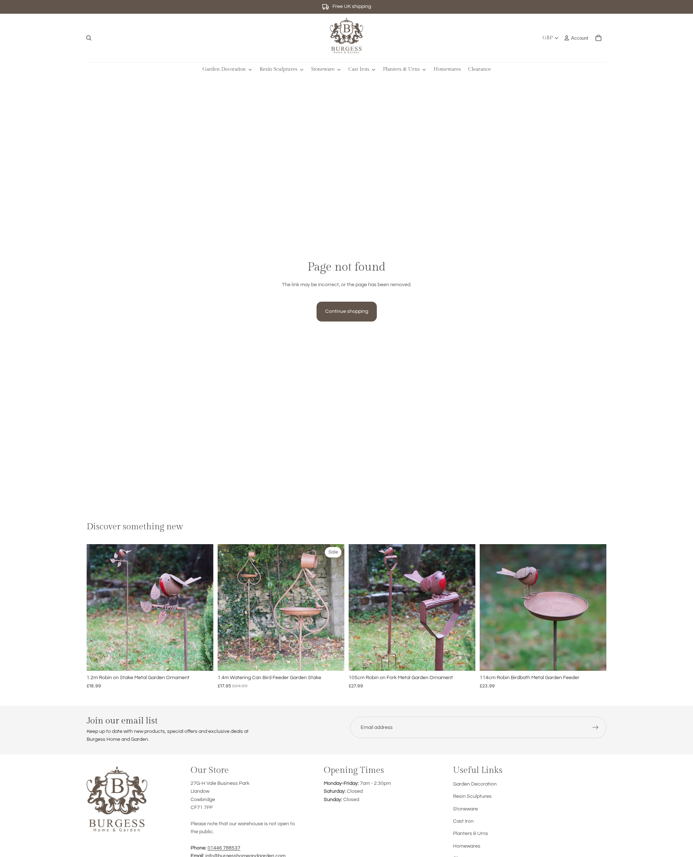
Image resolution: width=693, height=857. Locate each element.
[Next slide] (202, 608)
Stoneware (465, 809)
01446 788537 (224, 848)
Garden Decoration (475, 784)
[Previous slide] (97, 608)
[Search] (89, 38)
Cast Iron (463, 821)
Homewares (466, 846)
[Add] (202, 659)
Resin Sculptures (472, 796)
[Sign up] (595, 727)
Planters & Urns (470, 833)
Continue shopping (346, 311)
